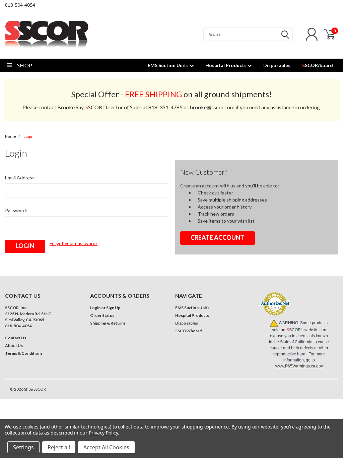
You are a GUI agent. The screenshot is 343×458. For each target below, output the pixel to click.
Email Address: (20, 177)
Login (28, 136)
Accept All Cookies (106, 447)
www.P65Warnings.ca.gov (299, 366)
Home (10, 136)
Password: (16, 210)
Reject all (59, 447)
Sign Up (113, 307)
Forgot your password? (73, 243)
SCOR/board (317, 65)
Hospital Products (226, 65)
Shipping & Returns (108, 323)
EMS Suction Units (169, 65)
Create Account (217, 237)
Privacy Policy (103, 433)
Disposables (276, 65)
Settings (23, 447)
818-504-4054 (20, 5)
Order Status (102, 315)
